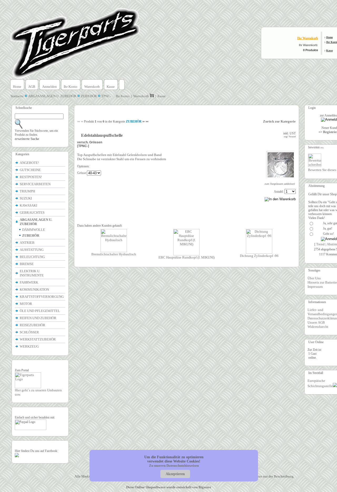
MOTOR (26, 304)
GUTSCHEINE (30, 170)
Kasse (329, 50)
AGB (31, 87)
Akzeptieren (175, 474)
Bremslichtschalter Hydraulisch (113, 254)
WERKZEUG (29, 346)
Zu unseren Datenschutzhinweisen (174, 465)
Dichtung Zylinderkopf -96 (259, 256)
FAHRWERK (29, 282)
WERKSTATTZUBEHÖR (38, 339)
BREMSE (27, 264)
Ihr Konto (70, 87)
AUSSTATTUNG (32, 250)
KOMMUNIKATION (35, 289)
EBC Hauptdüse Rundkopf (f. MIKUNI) (186, 257)
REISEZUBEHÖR (33, 325)
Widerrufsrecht (318, 327)
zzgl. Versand (290, 136)
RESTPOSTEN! (31, 177)
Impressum (315, 287)
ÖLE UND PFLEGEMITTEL (40, 311)
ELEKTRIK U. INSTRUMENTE (32, 273)
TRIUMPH (28, 191)
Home (329, 37)
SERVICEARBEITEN (35, 184)
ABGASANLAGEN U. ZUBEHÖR (52, 96)
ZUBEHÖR (89, 96)
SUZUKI (26, 198)
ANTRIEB (27, 243)
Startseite (17, 96)
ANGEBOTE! (29, 163)
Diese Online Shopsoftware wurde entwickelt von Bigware (168, 487)
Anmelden (49, 87)
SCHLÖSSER (29, 332)
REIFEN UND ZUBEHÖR (38, 318)
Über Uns (314, 278)
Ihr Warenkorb (307, 38)
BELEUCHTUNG (33, 257)
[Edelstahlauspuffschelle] (280, 176)
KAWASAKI (29, 205)
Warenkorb (92, 87)
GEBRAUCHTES (32, 213)
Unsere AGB (316, 322)
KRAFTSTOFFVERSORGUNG (42, 297)
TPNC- (106, 96)
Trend (320, 244)
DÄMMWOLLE (33, 230)
